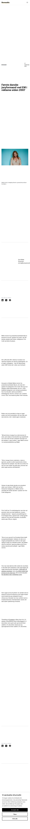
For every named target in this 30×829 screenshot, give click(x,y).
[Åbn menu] (27, 2)
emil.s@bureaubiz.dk (24, 263)
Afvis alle (14, 818)
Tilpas (15, 814)
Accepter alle (15, 810)
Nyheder (3, 64)
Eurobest (11, 619)
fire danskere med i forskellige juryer (11, 574)
